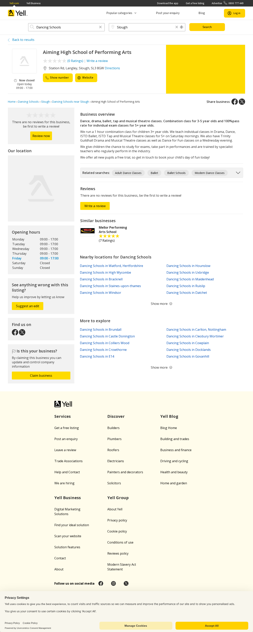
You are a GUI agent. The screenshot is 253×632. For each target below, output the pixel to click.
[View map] (41, 188)
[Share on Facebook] (234, 102)
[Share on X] (242, 102)
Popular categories (119, 13)
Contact (60, 558)
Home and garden (173, 483)
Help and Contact (67, 472)
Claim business (41, 375)
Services (62, 416)
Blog (201, 13)
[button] (100, 27)
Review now (41, 136)
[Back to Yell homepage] (18, 13)
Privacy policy (117, 520)
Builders (113, 428)
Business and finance (176, 450)
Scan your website (67, 536)
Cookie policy (117, 531)
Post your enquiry (167, 13)
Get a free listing (195, 3)
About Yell (114, 509)
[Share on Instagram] (113, 583)
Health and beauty (174, 472)
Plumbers (114, 439)
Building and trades (174, 439)
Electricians (115, 461)
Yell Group (118, 497)
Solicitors (114, 483)
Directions (112, 68)
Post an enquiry (66, 439)
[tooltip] (181, 27)
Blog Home (168, 428)
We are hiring (64, 483)
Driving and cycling (174, 461)
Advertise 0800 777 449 (228, 3)
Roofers (113, 450)
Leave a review (65, 450)
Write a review (97, 61)
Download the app (167, 3)
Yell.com (14, 3)
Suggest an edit (27, 306)
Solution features (67, 547)
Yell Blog (169, 416)
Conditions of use (120, 542)
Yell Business (33, 3)
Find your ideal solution (71, 525)
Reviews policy (117, 553)
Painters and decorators (125, 472)
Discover (116, 416)
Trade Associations (68, 461)
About (58, 569)
